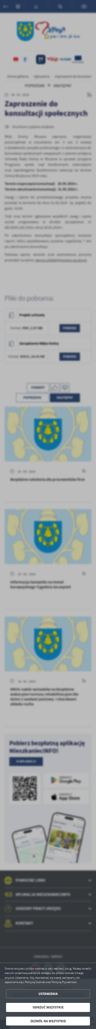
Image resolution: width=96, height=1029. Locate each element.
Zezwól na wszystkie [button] (48, 1021)
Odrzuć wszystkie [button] (48, 1007)
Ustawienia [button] (48, 993)
